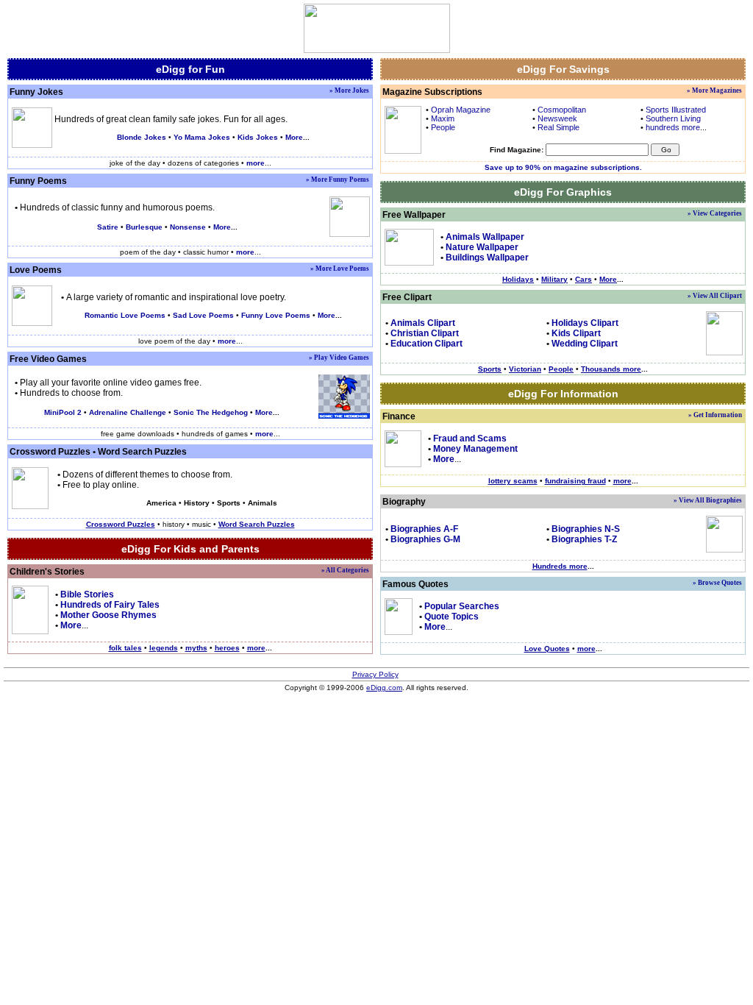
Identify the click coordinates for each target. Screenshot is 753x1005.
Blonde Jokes (141, 137)
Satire (107, 227)
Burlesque (144, 227)
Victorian (525, 369)
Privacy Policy (375, 674)
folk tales (125, 648)
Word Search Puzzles (142, 452)
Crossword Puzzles (50, 452)
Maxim (442, 118)
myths (196, 648)
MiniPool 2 (63, 412)
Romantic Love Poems (125, 315)
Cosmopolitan (562, 109)
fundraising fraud (575, 481)
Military (554, 279)
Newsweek (557, 118)
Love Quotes (547, 648)
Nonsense (188, 227)
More (294, 137)
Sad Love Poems (203, 315)
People (443, 127)
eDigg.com (384, 687)
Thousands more (611, 369)
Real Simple (558, 127)
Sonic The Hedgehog (211, 412)
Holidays (518, 279)
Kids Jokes (258, 137)
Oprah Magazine (460, 109)
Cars (583, 279)
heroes (227, 648)
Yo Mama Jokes (202, 137)
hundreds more (673, 127)
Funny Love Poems (275, 315)
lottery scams (513, 481)
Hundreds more (560, 566)
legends (163, 648)
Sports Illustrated (676, 109)
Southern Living (673, 118)
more (256, 648)
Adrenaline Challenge (127, 412)
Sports (490, 369)
